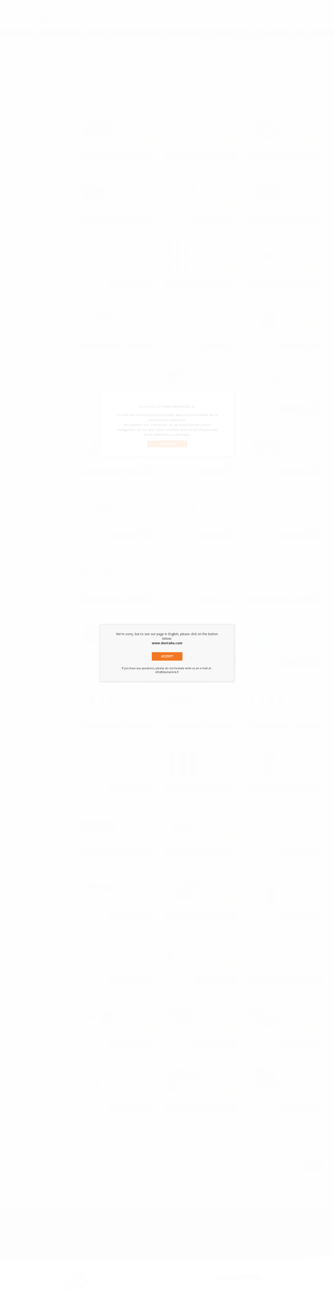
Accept (167, 656)
